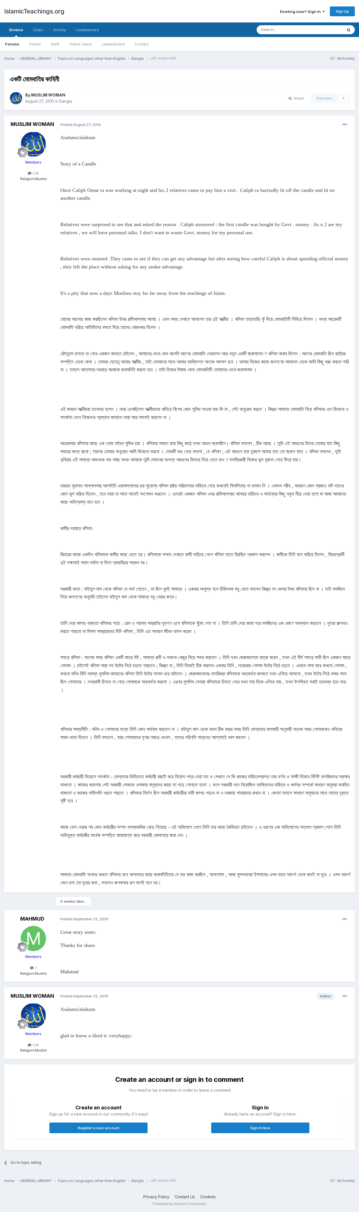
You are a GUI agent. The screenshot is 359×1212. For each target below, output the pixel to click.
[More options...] (344, 124)
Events (35, 44)
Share (297, 98)
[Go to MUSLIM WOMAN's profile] (16, 98)
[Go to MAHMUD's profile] (33, 938)
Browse (16, 29)
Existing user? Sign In (301, 11)
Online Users (80, 44)
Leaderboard (113, 44)
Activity (59, 29)
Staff (55, 44)
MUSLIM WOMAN (48, 95)
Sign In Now (260, 1128)
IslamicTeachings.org (34, 11)
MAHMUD (32, 919)
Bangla (65, 101)
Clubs (38, 29)
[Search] (348, 29)
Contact (142, 44)
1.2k (35, 173)
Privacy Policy (156, 1196)
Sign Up (342, 11)
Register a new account (98, 1128)
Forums (12, 44)
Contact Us (185, 1196)
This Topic (326, 29)
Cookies (208, 1196)
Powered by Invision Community (179, 1204)
